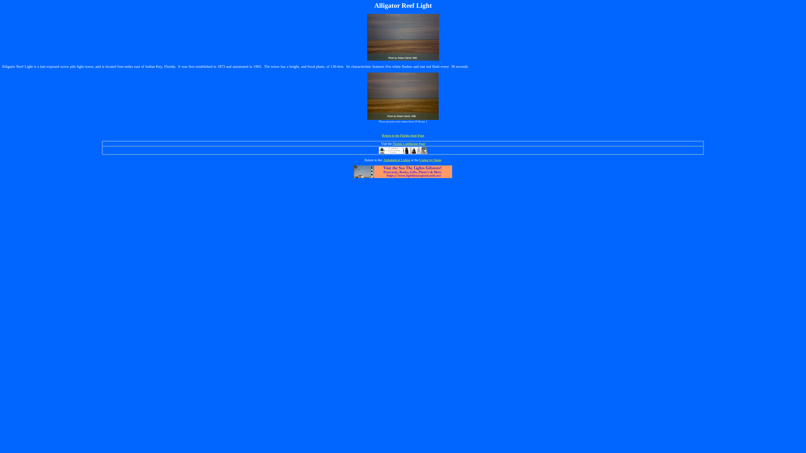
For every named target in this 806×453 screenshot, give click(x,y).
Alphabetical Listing (396, 160)
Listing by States (430, 160)
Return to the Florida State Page (403, 135)
